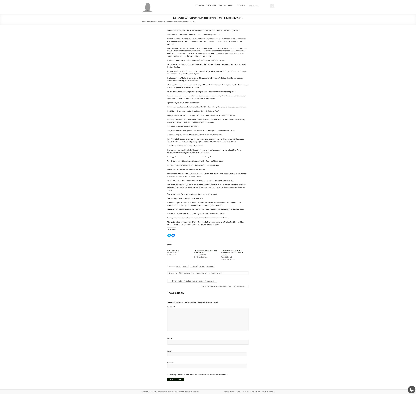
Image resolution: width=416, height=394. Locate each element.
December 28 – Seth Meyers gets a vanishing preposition (224, 286)
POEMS (231, 5)
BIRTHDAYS (211, 5)
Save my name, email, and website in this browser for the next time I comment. (199, 374)
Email (169, 351)
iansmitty (174, 273)
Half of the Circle (173, 250)
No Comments (218, 273)
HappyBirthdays (151, 21)
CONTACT (241, 5)
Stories (232, 391)
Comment (171, 307)
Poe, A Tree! (245, 391)
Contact (271, 391)
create (202, 266)
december (210, 266)
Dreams (238, 391)
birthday (194, 266)
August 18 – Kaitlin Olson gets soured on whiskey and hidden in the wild (232, 253)
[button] (411, 389)
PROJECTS (199, 5)
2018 (178, 266)
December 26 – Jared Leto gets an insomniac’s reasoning (192, 281)
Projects (226, 391)
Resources (265, 391)
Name (170, 338)
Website (170, 363)
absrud (185, 266)
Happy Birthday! (255, 391)
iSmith (144, 21)
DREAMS (222, 5)
